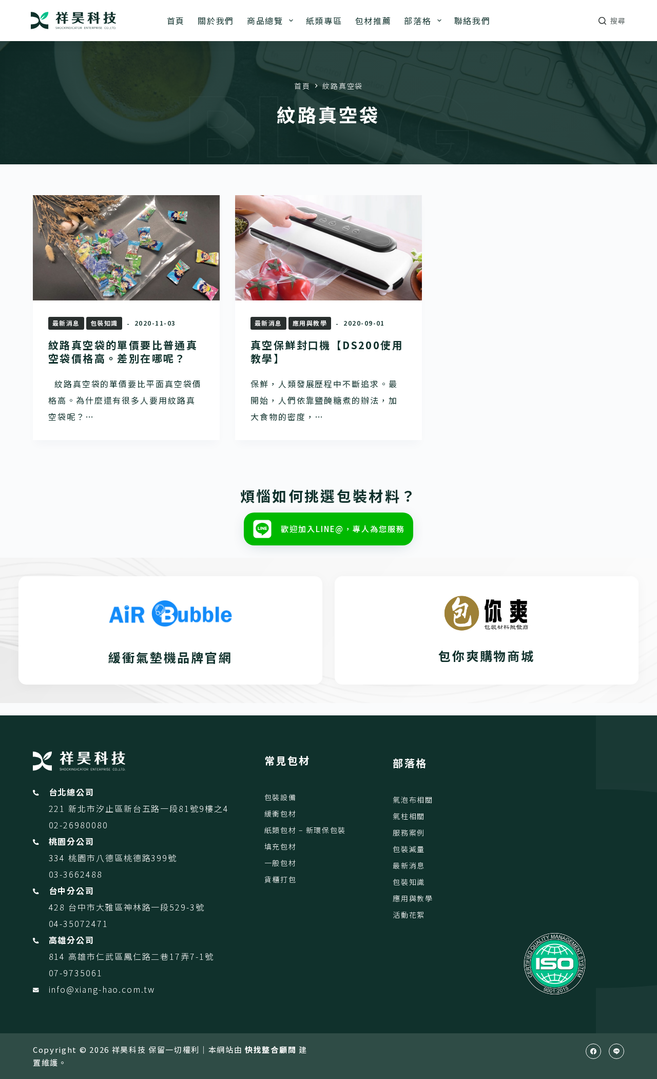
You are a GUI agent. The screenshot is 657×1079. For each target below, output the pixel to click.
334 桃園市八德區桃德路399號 (113, 857)
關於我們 (216, 20)
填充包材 (280, 846)
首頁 (176, 20)
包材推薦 (373, 20)
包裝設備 (280, 797)
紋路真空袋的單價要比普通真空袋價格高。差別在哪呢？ (123, 351)
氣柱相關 (409, 816)
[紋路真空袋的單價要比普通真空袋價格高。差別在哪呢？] (126, 247)
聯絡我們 (472, 20)
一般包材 (280, 863)
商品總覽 (265, 20)
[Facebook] (593, 1051)
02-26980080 (78, 825)
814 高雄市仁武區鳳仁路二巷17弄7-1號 (131, 956)
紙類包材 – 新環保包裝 (305, 830)
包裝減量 (409, 849)
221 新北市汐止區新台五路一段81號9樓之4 (139, 808)
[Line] (616, 1051)
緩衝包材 (280, 813)
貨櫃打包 (280, 879)
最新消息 (66, 322)
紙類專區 (324, 20)
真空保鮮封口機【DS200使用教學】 (326, 351)
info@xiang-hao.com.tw (102, 989)
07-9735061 (76, 973)
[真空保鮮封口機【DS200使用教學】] (328, 247)
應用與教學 (310, 322)
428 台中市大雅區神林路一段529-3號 (127, 907)
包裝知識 (104, 322)
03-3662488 (76, 874)
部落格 (417, 20)
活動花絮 (409, 915)
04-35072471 (78, 923)
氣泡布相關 (413, 799)
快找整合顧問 (270, 1049)
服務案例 (409, 832)
